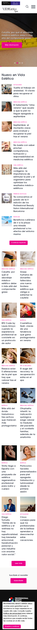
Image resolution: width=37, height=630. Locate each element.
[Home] (11, 3)
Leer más (18, 563)
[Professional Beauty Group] (18, 600)
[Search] (27, 6)
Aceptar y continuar (12, 626)
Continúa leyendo (18, 243)
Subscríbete (18, 581)
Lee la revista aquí (12, 43)
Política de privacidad (12, 613)
